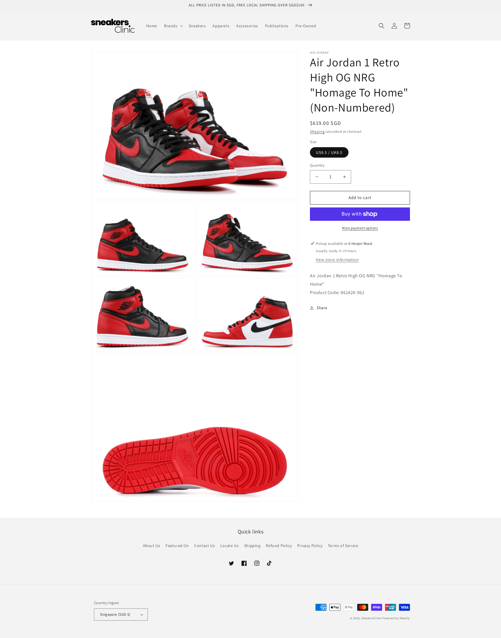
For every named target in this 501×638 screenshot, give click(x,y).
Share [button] (322, 307)
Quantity (317, 165)
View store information (337, 260)
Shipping (317, 131)
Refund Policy (279, 545)
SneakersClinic (371, 618)
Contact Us (204, 545)
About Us (151, 545)
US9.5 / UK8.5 (329, 152)
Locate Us (229, 545)
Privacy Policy (309, 545)
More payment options (360, 228)
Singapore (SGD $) (115, 614)
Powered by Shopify (396, 618)
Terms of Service (343, 545)
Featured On (177, 545)
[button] (173, 26)
